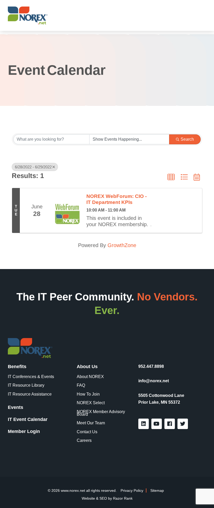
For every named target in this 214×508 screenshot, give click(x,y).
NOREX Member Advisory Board (101, 413)
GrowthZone (122, 245)
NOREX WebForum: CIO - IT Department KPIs (116, 199)
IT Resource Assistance (30, 394)
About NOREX (90, 377)
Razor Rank (123, 498)
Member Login (24, 431)
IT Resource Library (26, 385)
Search (187, 139)
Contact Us (87, 432)
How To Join (88, 394)
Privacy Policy (132, 490)
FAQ (81, 385)
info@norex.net (153, 381)
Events (15, 407)
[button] (171, 177)
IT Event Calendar (27, 419)
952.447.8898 (151, 366)
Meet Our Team (91, 423)
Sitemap (157, 490)
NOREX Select (91, 403)
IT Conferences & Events (31, 377)
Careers (84, 440)
